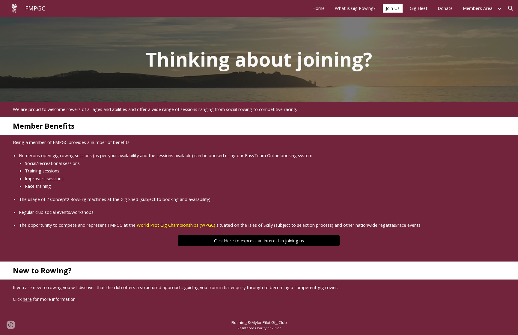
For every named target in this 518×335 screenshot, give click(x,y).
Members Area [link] (478, 8)
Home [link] (318, 8)
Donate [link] (445, 8)
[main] (259, 59)
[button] (511, 8)
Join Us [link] (393, 8)
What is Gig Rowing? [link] (355, 8)
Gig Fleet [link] (418, 8)
